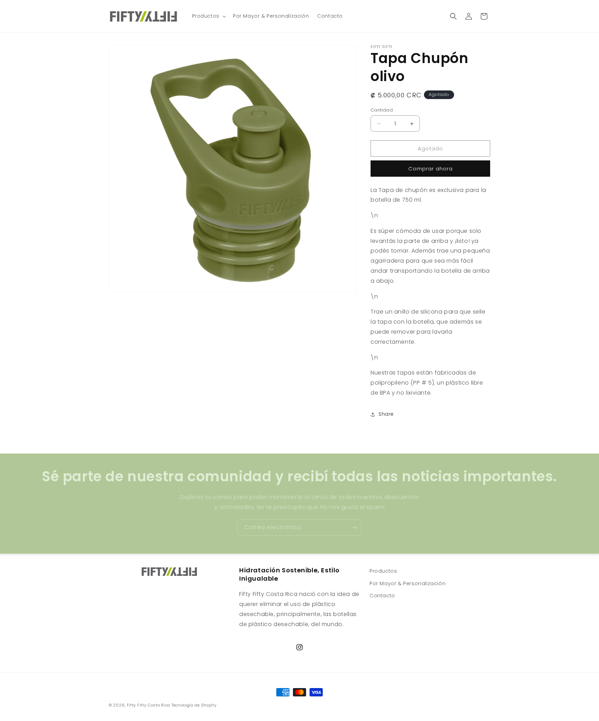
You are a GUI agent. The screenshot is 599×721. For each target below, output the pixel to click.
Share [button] (386, 414)
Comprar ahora (430, 168)
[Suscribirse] (354, 527)
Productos (383, 571)
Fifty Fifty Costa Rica (148, 705)
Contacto (382, 595)
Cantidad (382, 110)
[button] (208, 16)
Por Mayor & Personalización (407, 583)
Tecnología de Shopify (194, 705)
